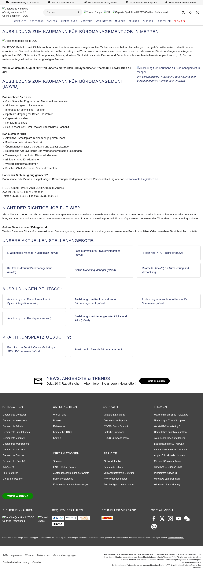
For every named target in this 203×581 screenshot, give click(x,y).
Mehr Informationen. (176, 538)
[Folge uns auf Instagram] (170, 518)
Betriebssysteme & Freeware (169, 444)
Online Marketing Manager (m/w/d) (95, 270)
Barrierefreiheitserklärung (16, 562)
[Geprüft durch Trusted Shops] (43, 519)
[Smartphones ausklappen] (79, 21)
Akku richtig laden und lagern (169, 438)
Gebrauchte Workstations (16, 444)
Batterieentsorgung (63, 478)
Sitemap (57, 461)
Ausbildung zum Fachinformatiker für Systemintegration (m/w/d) (29, 301)
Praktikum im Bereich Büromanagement (98, 349)
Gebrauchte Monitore (14, 438)
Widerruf (29, 555)
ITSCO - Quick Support (116, 426)
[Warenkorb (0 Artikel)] (198, 12)
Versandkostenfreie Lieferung (119, 473)
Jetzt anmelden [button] (159, 382)
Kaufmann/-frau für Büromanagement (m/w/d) (29, 270)
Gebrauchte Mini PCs (14, 449)
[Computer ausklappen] (28, 21)
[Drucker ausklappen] (141, 21)
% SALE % (8, 467)
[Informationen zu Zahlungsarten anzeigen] (75, 521)
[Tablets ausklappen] (58, 21)
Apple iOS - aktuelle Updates (169, 455)
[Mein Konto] (184, 12)
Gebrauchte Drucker (13, 455)
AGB (5, 555)
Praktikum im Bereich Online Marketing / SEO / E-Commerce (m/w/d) (31, 349)
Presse (57, 420)
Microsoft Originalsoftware (167, 461)
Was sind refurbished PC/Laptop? (171, 414)
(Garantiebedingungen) (191, 562)
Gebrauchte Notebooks (15, 420)
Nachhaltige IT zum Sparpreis (169, 420)
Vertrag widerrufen (17, 496)
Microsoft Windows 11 (165, 473)
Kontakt (57, 438)
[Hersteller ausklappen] (172, 21)
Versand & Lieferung (114, 414)
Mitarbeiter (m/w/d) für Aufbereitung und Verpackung (165, 270)
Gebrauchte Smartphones (16, 432)
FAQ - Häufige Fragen (64, 467)
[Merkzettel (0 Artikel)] (191, 12)
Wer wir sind (59, 414)
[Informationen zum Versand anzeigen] (107, 518)
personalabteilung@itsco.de (141, 179)
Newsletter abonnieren (116, 478)
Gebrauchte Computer (14, 414)
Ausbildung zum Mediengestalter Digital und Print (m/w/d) (101, 318)
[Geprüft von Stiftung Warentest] (18, 519)
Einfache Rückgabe (114, 432)
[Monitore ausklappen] (94, 21)
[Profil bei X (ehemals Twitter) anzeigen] (162, 518)
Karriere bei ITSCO (63, 432)
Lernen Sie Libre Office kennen (170, 449)
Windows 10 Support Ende (168, 467)
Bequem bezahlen (113, 467)
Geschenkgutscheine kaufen (119, 484)
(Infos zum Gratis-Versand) (160, 557)
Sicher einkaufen (112, 461)
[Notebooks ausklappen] (45, 21)
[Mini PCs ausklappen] (127, 21)
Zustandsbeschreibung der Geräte (71, 473)
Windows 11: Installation (167, 478)
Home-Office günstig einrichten (170, 432)
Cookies (36, 562)
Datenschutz (43, 555)
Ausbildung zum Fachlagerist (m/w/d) (29, 318)
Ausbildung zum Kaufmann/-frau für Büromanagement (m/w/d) (96, 301)
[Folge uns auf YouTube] (178, 518)
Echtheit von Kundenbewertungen (71, 484)
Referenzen (59, 426)
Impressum (16, 555)
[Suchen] (78, 12)
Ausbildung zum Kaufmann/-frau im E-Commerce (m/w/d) (164, 301)
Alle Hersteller (10, 473)
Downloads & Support (115, 420)
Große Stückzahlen (13, 478)
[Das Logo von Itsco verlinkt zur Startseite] (17, 12)
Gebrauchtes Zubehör (14, 461)
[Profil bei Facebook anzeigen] (154, 518)
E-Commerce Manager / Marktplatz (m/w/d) (33, 252)
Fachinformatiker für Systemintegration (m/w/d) (98, 252)
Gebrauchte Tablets (13, 426)
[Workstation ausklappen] (113, 21)
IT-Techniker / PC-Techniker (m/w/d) (163, 252)
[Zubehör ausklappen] (155, 21)
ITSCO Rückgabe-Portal (116, 438)
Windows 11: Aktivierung (167, 484)
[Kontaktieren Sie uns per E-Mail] (154, 527)
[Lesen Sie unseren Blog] (187, 518)
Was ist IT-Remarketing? (167, 426)
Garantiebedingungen (64, 555)
